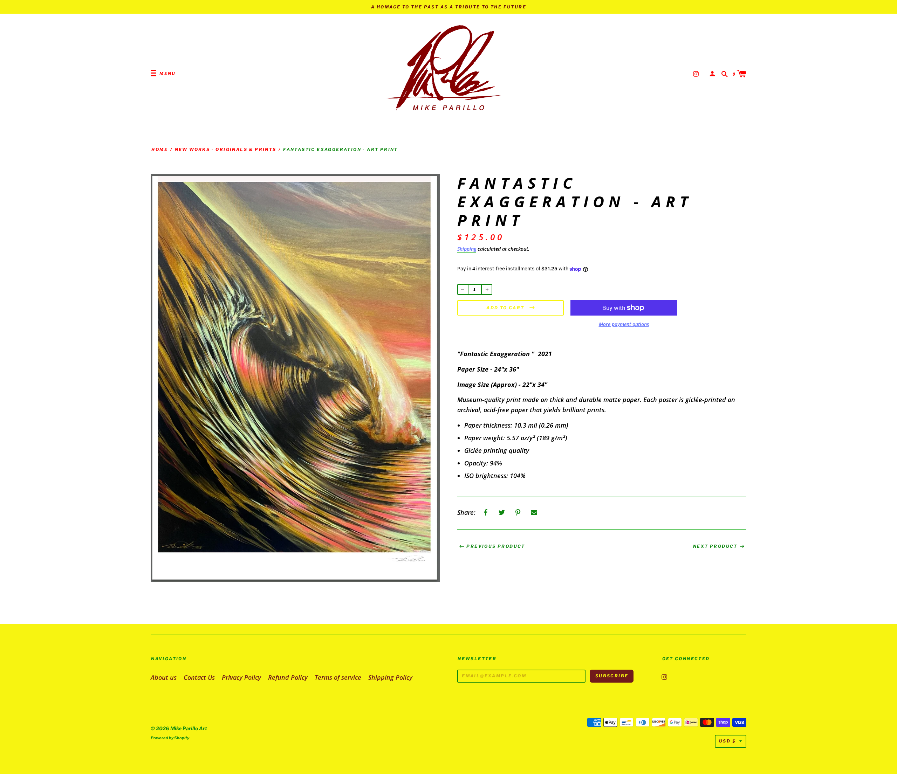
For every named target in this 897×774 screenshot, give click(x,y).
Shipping (466, 249)
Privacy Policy (241, 677)
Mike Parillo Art (188, 728)
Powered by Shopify (170, 737)
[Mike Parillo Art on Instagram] (696, 73)
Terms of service (338, 677)
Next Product (715, 546)
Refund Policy (288, 677)
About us (164, 677)
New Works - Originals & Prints (225, 149)
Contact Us (199, 677)
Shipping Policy (390, 677)
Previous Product (495, 546)
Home (159, 149)
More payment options (624, 324)
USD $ (727, 741)
